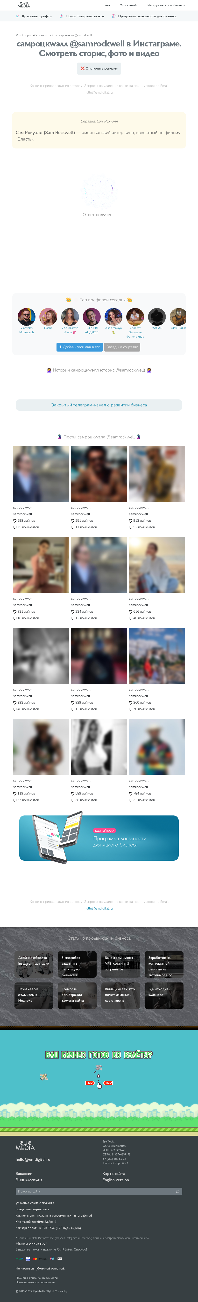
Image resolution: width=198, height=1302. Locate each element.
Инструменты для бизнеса (166, 5)
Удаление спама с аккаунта (35, 1203)
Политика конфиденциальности (37, 1278)
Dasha (48, 328)
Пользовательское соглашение (35, 1282)
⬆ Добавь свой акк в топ (79, 347)
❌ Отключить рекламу (99, 68)
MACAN (157, 328)
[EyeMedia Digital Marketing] (26, 5)
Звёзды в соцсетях (122, 347)
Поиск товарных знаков (85, 16)
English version (116, 1179)
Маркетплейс (129, 5)
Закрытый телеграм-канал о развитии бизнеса (99, 405)
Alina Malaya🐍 (113, 330)
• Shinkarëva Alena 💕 (70, 330)
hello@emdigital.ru (99, 92)
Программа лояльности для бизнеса (147, 16)
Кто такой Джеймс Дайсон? (36, 1222)
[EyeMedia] (25, 1145)
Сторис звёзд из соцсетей (38, 35)
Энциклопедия (29, 1179)
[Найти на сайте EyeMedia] (177, 1191)
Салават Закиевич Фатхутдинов (135, 332)
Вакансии (24, 1173)
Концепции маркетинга (32, 1209)
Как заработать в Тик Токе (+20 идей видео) (48, 1228)
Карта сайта (114, 1173)
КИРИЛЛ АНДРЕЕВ (92, 330)
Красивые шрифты (37, 16)
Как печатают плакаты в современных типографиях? (54, 1215)
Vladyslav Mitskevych (26, 330)
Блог (107, 5)
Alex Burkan (179, 328)
